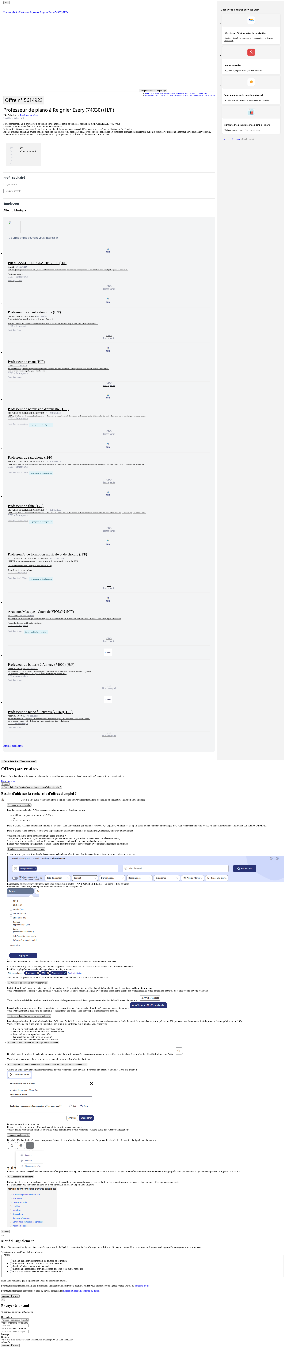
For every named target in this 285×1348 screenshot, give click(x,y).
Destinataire (6, 1317)
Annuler (5, 1296)
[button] (109, 268)
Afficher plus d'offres (13, 746)
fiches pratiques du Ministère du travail (81, 1290)
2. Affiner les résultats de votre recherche (26, 849)
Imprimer (176, 93)
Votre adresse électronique (13, 1328)
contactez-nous (142, 1285)
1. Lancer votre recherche (19, 805)
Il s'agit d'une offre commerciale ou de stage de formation (40, 1261)
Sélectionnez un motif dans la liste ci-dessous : (22, 1252)
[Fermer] (2, 1235)
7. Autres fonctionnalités (18, 1135)
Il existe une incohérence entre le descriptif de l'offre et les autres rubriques (48, 1269)
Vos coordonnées (9, 1322)
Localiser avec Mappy (29, 115)
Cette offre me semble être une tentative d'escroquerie (38, 1271)
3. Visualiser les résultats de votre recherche (27, 983)
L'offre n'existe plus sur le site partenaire (32, 1266)
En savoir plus (8, 781)
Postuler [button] (35, 12)
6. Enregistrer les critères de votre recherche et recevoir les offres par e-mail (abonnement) (47, 1064)
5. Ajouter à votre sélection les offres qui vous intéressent (33, 1042)
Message (5, 1334)
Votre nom (23, 1322)
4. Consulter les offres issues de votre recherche (29, 1016)
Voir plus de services (232, 139)
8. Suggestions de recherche (20, 1177)
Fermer (5, 784)
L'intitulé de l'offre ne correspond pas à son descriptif (38, 1263)
